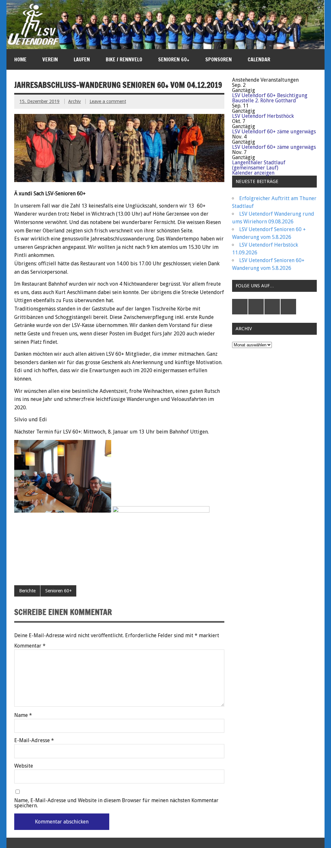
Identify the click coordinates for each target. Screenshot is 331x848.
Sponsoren (218, 59)
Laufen (82, 59)
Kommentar (30, 646)
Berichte (27, 590)
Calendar (259, 59)
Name (23, 715)
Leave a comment (108, 101)
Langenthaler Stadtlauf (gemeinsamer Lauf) (258, 165)
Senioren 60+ (173, 59)
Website (23, 766)
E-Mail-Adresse (34, 740)
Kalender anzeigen (253, 173)
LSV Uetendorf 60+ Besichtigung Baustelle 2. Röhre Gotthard (269, 98)
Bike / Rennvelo (124, 59)
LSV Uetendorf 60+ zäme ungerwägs (274, 131)
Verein (50, 59)
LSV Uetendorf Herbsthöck (263, 116)
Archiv (74, 101)
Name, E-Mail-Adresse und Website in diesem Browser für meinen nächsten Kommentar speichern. (116, 803)
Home (20, 59)
